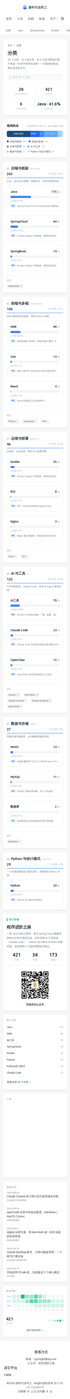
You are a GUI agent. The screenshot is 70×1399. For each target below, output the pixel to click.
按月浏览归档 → (35, 1330)
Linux (12, 556)
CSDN (7, 1374)
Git (24, 556)
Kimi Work (31, 695)
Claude (13, 695)
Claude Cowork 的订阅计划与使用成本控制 (33, 1196)
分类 (20, 18)
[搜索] (63, 18)
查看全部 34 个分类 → (19, 1082)
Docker (55, 30)
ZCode (11, 1276)
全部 (8, 30)
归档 (31, 18)
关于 (53, 18)
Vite (45, 421)
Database (14, 841)
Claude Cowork (17, 700)
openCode (14, 706)
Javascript (30, 421)
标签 (42, 18)
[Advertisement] (35, 1138)
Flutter (13, 421)
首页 (9, 18)
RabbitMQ (15, 286)
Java (20, 30)
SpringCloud (37, 30)
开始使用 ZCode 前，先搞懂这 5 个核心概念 (33, 1272)
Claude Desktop (41, 700)
